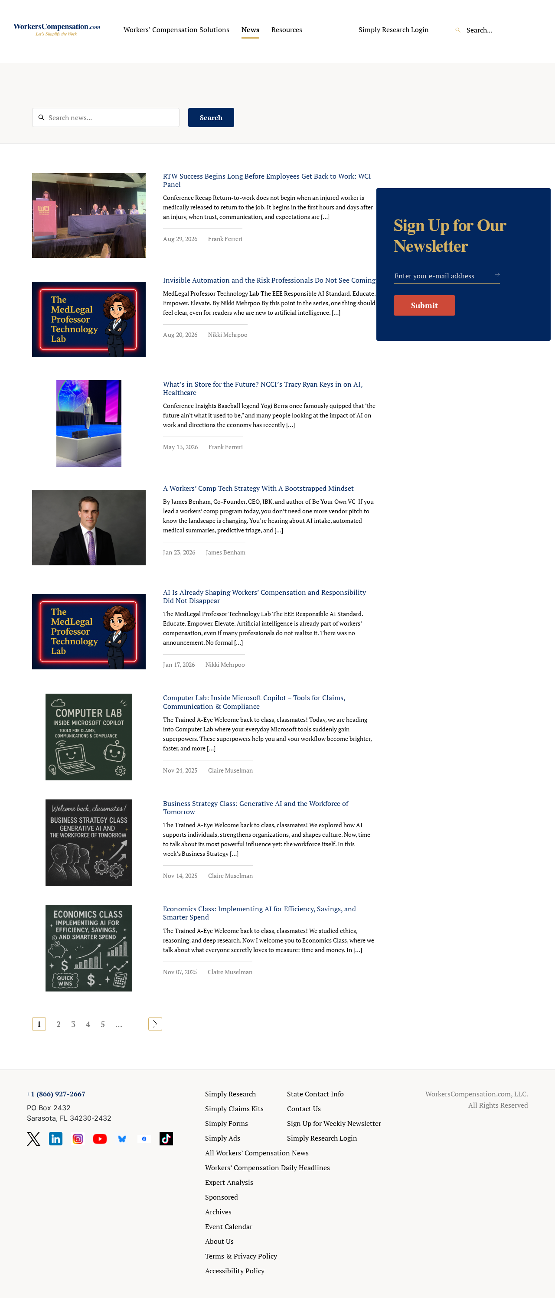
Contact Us (304, 1108)
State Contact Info (315, 1094)
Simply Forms (226, 1123)
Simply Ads (222, 1138)
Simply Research (230, 1094)
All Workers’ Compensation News (257, 1153)
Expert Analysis (229, 1182)
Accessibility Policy (234, 1270)
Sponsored (221, 1197)
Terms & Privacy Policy (241, 1256)
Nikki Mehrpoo (228, 334)
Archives (218, 1211)
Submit (424, 305)
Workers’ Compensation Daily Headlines (267, 1167)
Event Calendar (228, 1226)
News (250, 29)
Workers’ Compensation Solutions (176, 29)
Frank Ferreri (225, 239)
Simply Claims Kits (234, 1108)
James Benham (225, 552)
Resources (286, 29)
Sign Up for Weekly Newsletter (334, 1123)
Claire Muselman (230, 770)
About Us (219, 1241)
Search (211, 117)
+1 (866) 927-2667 (56, 1094)
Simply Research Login (394, 29)
